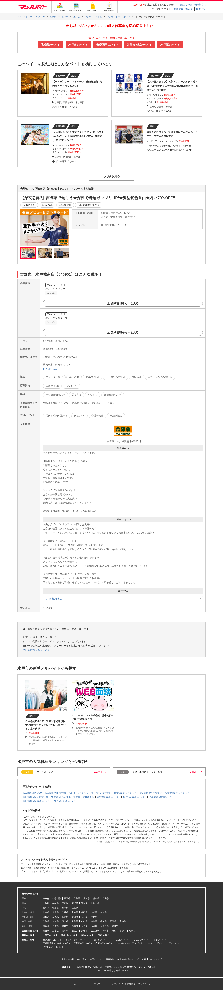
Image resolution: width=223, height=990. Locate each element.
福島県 (103, 912)
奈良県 (84, 903)
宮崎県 (94, 926)
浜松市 (84, 930)
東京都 (46, 898)
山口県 (84, 921)
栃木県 (96, 898)
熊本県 (75, 926)
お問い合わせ (96, 959)
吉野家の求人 (54, 598)
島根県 (55, 921)
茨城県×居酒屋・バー (108, 797)
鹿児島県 (104, 926)
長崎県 (65, 926)
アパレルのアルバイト (53, 947)
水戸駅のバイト (170, 44)
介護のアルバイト (103, 943)
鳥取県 (46, 921)
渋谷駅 (46, 930)
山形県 (94, 912)
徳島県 (94, 921)
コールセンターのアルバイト (129, 943)
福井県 (94, 917)
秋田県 (84, 912)
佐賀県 (55, 926)
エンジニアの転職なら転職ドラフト (111, 970)
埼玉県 (67, 898)
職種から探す (87, 935)
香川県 (103, 921)
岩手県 (65, 912)
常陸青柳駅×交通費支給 (36, 797)
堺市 (114, 930)
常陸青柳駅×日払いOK (177, 792)
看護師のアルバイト (82, 943)
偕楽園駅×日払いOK (125, 792)
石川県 (84, 917)
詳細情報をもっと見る (125, 303)
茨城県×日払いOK (32, 792)
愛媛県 (113, 921)
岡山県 (65, 921)
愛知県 (46, 907)
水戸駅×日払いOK (61, 797)
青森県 (55, 912)
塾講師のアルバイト (52, 940)
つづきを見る (111, 176)
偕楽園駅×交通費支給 (150, 792)
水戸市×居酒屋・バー (134, 797)
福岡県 (46, 926)
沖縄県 (115, 926)
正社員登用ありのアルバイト (56, 943)
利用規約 (110, 959)
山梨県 (46, 917)
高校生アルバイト (101, 940)
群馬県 (105, 898)
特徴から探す (103, 935)
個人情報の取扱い (125, 959)
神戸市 (105, 930)
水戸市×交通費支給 (101, 792)
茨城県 (86, 898)
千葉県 (77, 898)
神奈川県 (56, 898)
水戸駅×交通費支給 (83, 797)
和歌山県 (95, 903)
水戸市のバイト (78, 44)
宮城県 (75, 912)
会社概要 (141, 959)
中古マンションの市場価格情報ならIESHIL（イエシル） (131, 967)
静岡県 (65, 907)
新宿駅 (55, 930)
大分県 (84, 926)
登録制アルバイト (121, 940)
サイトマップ (155, 959)
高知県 (123, 921)
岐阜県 (55, 907)
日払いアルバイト (141, 940)
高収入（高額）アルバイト (77, 940)
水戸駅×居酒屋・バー (65, 801)
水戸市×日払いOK (78, 792)
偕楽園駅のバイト (107, 44)
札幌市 (132, 930)
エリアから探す (50, 935)
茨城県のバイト (50, 44)
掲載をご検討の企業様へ (192, 4)
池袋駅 (65, 930)
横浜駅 (75, 930)
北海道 (46, 912)
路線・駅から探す (69, 935)
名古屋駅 (95, 930)
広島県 (75, 921)
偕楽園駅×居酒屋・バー (162, 797)
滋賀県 (75, 903)
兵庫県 (55, 903)
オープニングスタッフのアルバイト (162, 943)
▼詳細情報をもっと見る (36, 649)
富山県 (75, 917)
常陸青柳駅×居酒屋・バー (37, 801)
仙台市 (123, 930)
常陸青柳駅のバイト (139, 44)
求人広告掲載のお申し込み (74, 959)
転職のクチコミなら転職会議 (88, 967)
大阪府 (46, 903)
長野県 (65, 917)
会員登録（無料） (183, 8)
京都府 (65, 903)
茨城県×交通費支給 (55, 792)
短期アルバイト (160, 940)
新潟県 (55, 917)
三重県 (75, 907)
